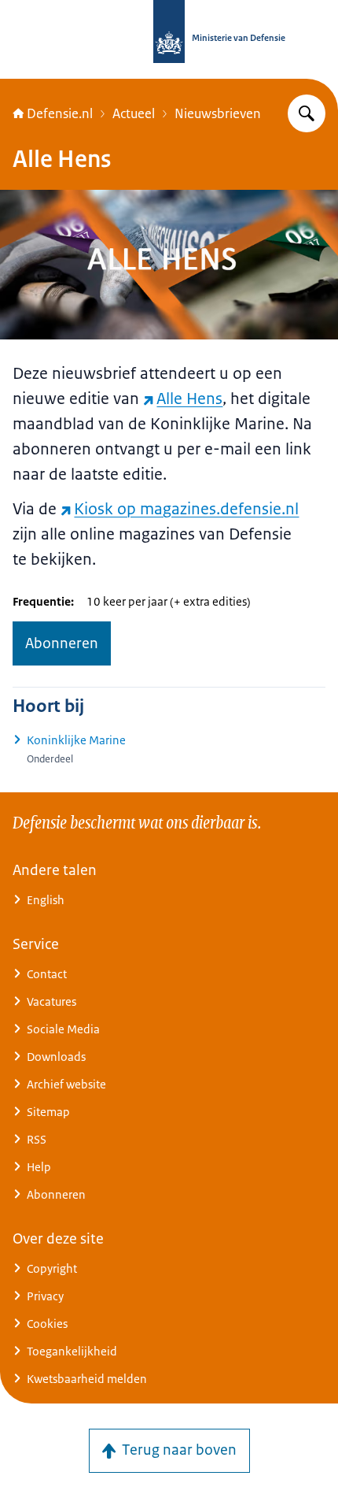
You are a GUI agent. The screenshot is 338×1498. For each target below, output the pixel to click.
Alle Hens (189, 398)
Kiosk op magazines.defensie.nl (186, 509)
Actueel (133, 113)
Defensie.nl (60, 113)
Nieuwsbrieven (218, 113)
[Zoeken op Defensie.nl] (306, 113)
